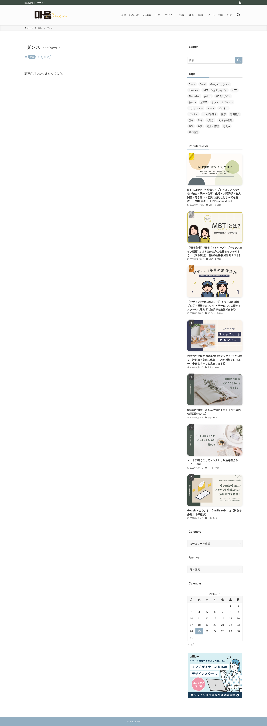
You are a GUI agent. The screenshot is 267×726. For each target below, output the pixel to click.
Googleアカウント (220, 84)
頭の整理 (193, 132)
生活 (200, 126)
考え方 (226, 126)
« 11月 (191, 644)
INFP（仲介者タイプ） (215, 90)
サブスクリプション (222, 102)
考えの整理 (213, 126)
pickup (207, 96)
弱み (191, 120)
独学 (191, 126)
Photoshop (194, 96)
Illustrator (194, 90)
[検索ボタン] (238, 15)
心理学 (210, 120)
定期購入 (235, 114)
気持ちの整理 (225, 120)
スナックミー (196, 108)
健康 (223, 114)
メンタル (193, 114)
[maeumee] (49, 15)
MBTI (234, 90)
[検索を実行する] (238, 60)
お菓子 (203, 102)
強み (200, 120)
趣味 (32, 56)
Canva (192, 84)
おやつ (192, 102)
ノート (210, 108)
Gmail (203, 84)
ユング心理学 (210, 114)
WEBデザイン (223, 96)
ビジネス (223, 108)
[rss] (240, 3)
